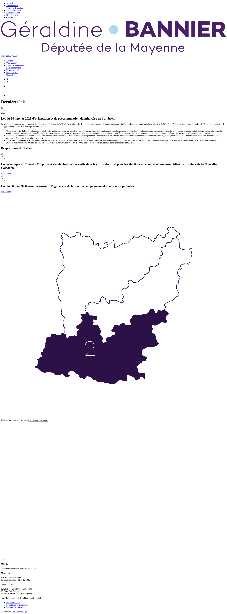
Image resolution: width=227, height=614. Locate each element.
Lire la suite (6, 173)
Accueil (9, 3)
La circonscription (13, 10)
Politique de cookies (14, 607)
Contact (9, 17)
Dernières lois (12, 15)
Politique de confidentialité (17, 605)
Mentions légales (13, 602)
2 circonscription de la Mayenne (14, 420)
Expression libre (13, 13)
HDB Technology (19, 612)
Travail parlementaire (15, 8)
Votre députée (12, 5)
